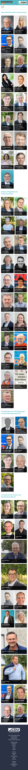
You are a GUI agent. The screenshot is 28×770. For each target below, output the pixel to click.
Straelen (14, 761)
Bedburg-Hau (14, 742)
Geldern (14, 745)
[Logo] (7, 2)
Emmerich (14, 743)
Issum (14, 748)
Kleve (14, 754)
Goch (14, 746)
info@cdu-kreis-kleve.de (14, 739)
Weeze (14, 766)
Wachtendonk (14, 764)
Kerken (14, 752)
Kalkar (14, 749)
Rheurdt (14, 759)
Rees (14, 757)
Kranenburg (14, 756)
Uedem (14, 763)
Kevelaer (14, 753)
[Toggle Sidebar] (2, 7)
